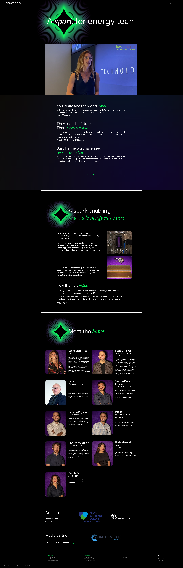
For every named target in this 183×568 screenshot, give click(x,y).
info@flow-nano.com (89, 560)
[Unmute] (49, 93)
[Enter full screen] (135, 93)
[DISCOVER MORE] (72, 542)
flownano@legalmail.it (53, 560)
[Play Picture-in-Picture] (132, 93)
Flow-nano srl (16, 555)
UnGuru (29, 565)
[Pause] (47, 93)
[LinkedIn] (158, 555)
